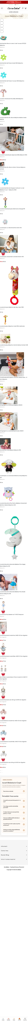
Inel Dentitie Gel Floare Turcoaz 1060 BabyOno (12, 81)
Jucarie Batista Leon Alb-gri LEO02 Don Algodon (12, 762)
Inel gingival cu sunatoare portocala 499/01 (11, 431)
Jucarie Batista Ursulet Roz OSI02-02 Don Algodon (13, 720)
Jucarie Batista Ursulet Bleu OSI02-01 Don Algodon (13, 741)
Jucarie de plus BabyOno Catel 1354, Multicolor (12, 326)
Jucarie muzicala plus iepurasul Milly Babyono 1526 (13, 155)
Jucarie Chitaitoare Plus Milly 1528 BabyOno (11, 98)
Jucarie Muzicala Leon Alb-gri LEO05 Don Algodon (13, 700)
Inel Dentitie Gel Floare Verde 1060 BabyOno (11, 63)
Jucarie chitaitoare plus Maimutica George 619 (12, 209)
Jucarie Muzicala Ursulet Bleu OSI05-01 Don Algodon (13, 656)
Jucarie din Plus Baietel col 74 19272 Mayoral (11, 614)
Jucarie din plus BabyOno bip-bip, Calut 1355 (12, 307)
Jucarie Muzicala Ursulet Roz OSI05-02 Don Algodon (13, 635)
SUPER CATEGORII (13, 12)
